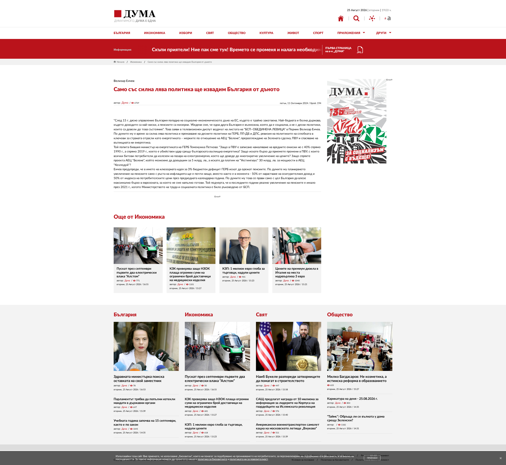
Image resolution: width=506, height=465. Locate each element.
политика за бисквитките (212, 459)
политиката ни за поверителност (249, 459)
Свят (261, 314)
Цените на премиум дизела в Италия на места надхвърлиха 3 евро (296, 272)
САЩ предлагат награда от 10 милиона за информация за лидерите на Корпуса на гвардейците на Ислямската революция (287, 403)
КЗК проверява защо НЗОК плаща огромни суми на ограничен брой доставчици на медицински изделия (217, 403)
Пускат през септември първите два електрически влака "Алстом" (137, 272)
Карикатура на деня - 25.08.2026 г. (352, 398)
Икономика (136, 62)
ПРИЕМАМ (372, 458)
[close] (500, 458)
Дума (125, 102)
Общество (340, 314)
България (125, 314)
